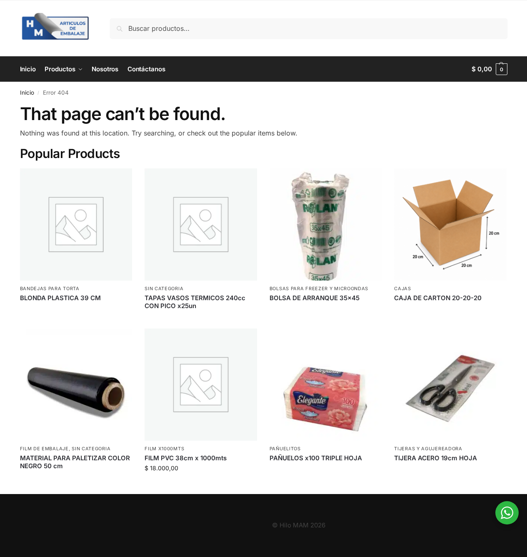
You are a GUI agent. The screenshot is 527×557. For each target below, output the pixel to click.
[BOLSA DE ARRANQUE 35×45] (326, 224)
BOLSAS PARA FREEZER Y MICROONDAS (319, 288)
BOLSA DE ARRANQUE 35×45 (315, 298)
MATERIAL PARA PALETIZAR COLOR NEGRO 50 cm (75, 462)
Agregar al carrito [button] (200, 485)
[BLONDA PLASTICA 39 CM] (76, 224)
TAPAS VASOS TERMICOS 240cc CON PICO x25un (195, 302)
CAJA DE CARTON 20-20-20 (438, 298)
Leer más (76, 311)
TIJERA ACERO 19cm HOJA (435, 458)
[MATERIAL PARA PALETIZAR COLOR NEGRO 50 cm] (76, 385)
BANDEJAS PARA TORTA (50, 288)
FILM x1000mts (164, 449)
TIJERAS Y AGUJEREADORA (428, 449)
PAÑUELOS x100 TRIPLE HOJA (316, 458)
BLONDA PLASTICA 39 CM (60, 298)
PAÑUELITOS (285, 449)
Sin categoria (164, 288)
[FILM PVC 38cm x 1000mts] (201, 385)
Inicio (27, 92)
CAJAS (402, 288)
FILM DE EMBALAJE (44, 449)
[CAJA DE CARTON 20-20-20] (450, 224)
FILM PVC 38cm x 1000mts (186, 458)
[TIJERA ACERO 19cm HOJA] (450, 385)
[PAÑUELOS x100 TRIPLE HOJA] (326, 385)
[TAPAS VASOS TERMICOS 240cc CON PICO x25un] (201, 224)
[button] (489, 69)
